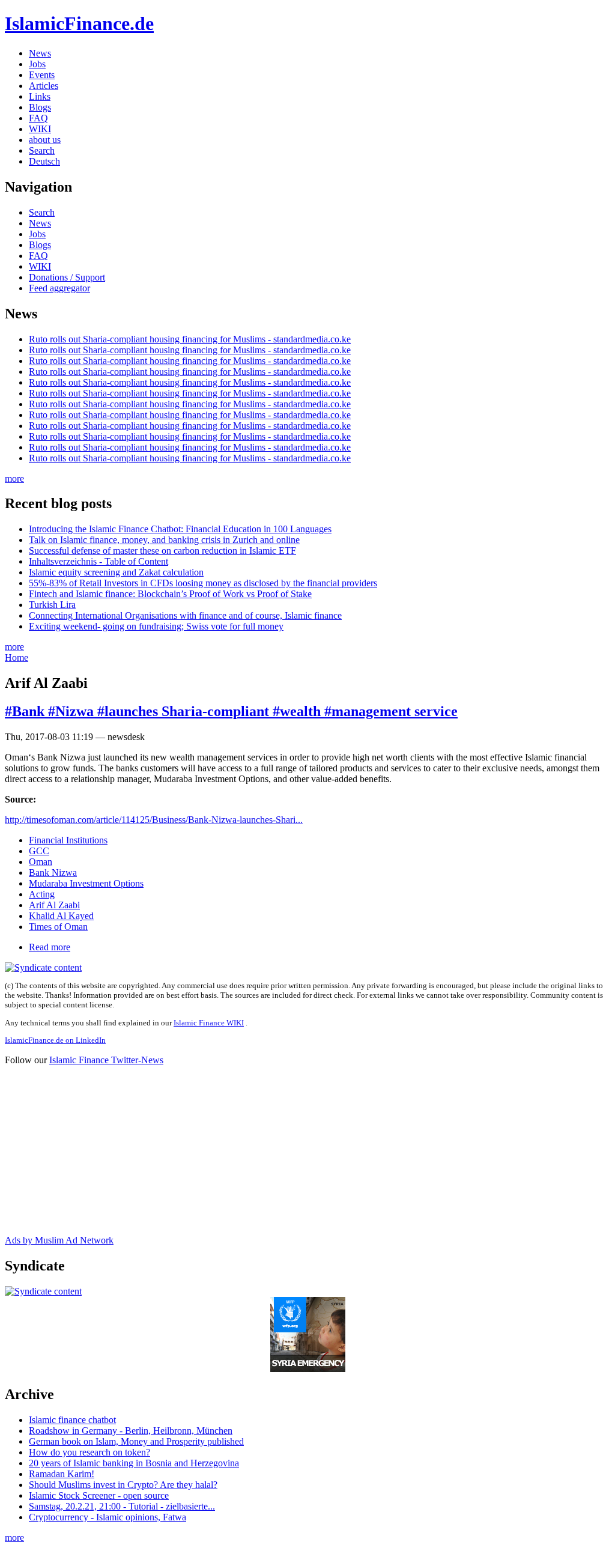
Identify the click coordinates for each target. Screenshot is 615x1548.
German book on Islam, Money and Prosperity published (136, 1441)
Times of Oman (58, 926)
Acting (42, 894)
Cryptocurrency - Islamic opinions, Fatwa (107, 1517)
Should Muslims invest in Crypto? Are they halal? (123, 1485)
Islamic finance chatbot (72, 1420)
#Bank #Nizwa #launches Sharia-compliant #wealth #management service (231, 711)
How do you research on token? (89, 1452)
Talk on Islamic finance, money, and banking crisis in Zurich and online (164, 540)
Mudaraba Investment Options (86, 883)
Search (42, 150)
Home (16, 657)
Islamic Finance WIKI (209, 1022)
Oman (40, 862)
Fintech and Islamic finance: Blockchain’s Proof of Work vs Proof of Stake (170, 594)
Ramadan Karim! (61, 1474)
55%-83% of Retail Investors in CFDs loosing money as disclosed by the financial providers (203, 583)
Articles (43, 85)
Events (42, 75)
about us (45, 140)
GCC (39, 851)
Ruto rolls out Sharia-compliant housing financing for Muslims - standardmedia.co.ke (190, 339)
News (40, 53)
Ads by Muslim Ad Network (59, 1240)
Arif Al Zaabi (54, 905)
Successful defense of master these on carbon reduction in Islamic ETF (162, 550)
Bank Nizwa (53, 872)
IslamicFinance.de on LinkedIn (55, 1040)
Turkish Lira (52, 604)
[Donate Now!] (307, 1369)
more (14, 478)
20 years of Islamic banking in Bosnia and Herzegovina (134, 1463)
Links (39, 96)
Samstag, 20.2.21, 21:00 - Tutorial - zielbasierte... (122, 1506)
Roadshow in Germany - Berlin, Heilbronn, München (130, 1430)
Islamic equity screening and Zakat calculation (116, 572)
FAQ (38, 118)
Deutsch (44, 161)
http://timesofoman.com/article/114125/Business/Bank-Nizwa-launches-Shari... (154, 820)
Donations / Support (67, 277)
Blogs (40, 107)
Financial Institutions (68, 840)
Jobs (37, 64)
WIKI (40, 129)
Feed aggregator (59, 288)
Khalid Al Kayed (61, 916)
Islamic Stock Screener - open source (99, 1495)
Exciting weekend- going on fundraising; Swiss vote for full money (156, 626)
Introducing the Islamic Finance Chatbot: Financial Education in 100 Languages (180, 529)
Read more (49, 947)
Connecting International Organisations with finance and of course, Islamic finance (185, 615)
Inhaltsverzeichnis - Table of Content (98, 561)
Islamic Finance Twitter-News (106, 1060)
